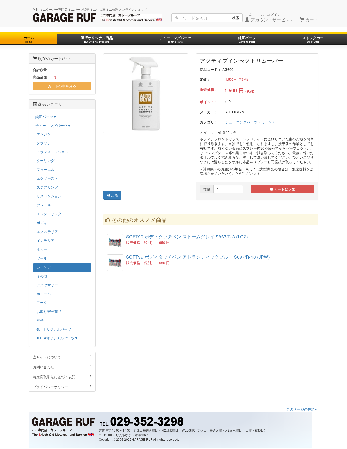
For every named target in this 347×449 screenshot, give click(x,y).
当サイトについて (47, 357)
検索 (235, 17)
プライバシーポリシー (50, 386)
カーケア (268, 121)
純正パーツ (247, 39)
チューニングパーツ (175, 39)
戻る (114, 195)
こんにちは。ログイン (267, 17)
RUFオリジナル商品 (97, 39)
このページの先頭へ (302, 409)
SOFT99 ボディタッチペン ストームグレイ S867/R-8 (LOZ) (187, 236)
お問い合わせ (43, 366)
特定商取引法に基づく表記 (54, 376)
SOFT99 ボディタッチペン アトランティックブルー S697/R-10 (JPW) (198, 257)
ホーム (28, 39)
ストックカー (313, 39)
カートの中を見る (62, 85)
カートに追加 (284, 189)
